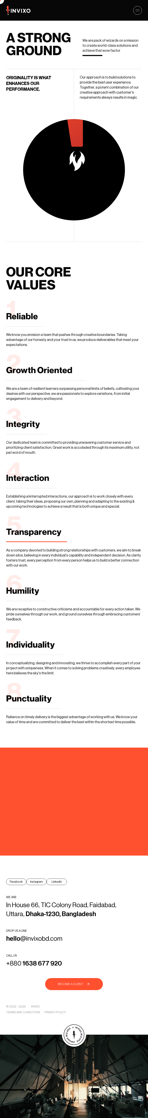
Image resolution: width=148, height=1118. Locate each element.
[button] (137, 10)
